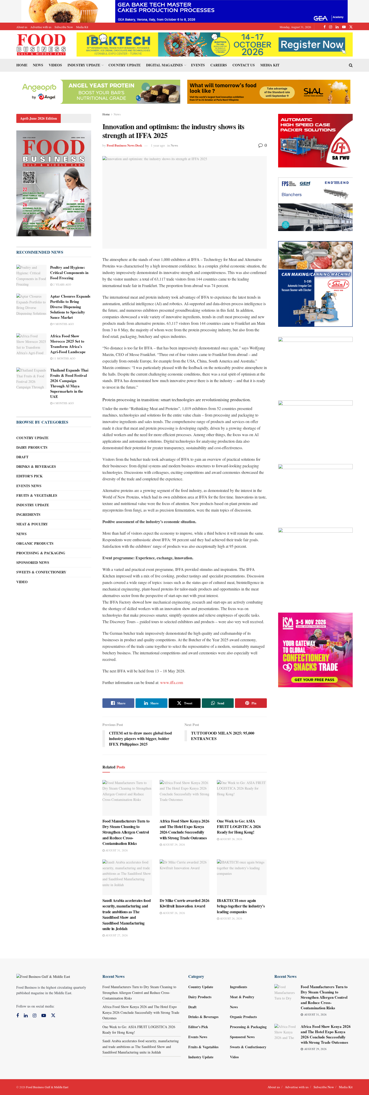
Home (21, 65)
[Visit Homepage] (41, 44)
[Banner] (98, 91)
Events (198, 65)
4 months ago (63, 403)
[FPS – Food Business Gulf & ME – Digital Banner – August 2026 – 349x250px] (315, 203)
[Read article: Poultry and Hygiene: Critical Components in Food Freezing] (31, 275)
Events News (28, 485)
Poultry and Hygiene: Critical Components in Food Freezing (69, 272)
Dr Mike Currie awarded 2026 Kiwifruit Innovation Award (184, 903)
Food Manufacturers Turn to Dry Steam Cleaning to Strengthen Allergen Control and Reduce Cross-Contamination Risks (126, 832)
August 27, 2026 (116, 935)
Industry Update (84, 65)
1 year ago (158, 145)
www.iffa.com (171, 682)
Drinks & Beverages (36, 466)
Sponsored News (32, 562)
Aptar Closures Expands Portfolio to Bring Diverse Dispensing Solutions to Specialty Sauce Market (70, 306)
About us (21, 27)
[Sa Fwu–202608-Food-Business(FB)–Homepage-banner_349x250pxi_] (315, 140)
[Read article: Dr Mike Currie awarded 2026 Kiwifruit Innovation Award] (184, 877)
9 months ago (63, 324)
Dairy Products (31, 447)
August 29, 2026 (173, 844)
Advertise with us (40, 27)
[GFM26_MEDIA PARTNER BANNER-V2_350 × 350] (315, 564)
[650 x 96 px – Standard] (268, 91)
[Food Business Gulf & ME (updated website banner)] (315, 426)
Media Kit (82, 27)
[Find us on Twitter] (351, 27)
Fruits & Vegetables (36, 495)
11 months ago (63, 358)
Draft (22, 457)
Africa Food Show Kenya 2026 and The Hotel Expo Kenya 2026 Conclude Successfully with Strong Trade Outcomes (184, 829)
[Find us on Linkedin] (26, 1016)
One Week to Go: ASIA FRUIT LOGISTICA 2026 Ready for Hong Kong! (239, 826)
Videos (55, 65)
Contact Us (243, 65)
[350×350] (315, 649)
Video (22, 581)
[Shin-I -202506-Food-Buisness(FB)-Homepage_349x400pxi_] (315, 283)
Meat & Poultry (32, 524)
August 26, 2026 (173, 913)
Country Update (124, 65)
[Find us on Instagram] (330, 27)
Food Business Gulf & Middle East (47, 1087)
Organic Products (34, 543)
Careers (218, 65)
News (38, 65)
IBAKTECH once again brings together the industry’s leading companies (241, 906)
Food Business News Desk (124, 145)
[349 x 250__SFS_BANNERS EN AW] (315, 363)
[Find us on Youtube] (344, 27)
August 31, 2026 (116, 850)
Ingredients (28, 514)
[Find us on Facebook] (325, 27)
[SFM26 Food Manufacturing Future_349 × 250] (315, 490)
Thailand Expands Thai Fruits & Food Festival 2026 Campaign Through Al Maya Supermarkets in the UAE (69, 383)
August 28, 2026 (230, 839)
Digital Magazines (164, 65)
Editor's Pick (29, 476)
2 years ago (61, 284)
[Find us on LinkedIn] (337, 27)
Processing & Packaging (40, 553)
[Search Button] (351, 65)
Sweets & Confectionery (41, 572)
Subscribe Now (63, 27)
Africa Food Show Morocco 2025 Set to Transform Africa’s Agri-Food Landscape (68, 343)
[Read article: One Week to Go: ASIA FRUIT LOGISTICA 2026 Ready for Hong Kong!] (242, 798)
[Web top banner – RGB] (184, 10)
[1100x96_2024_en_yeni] (215, 43)
